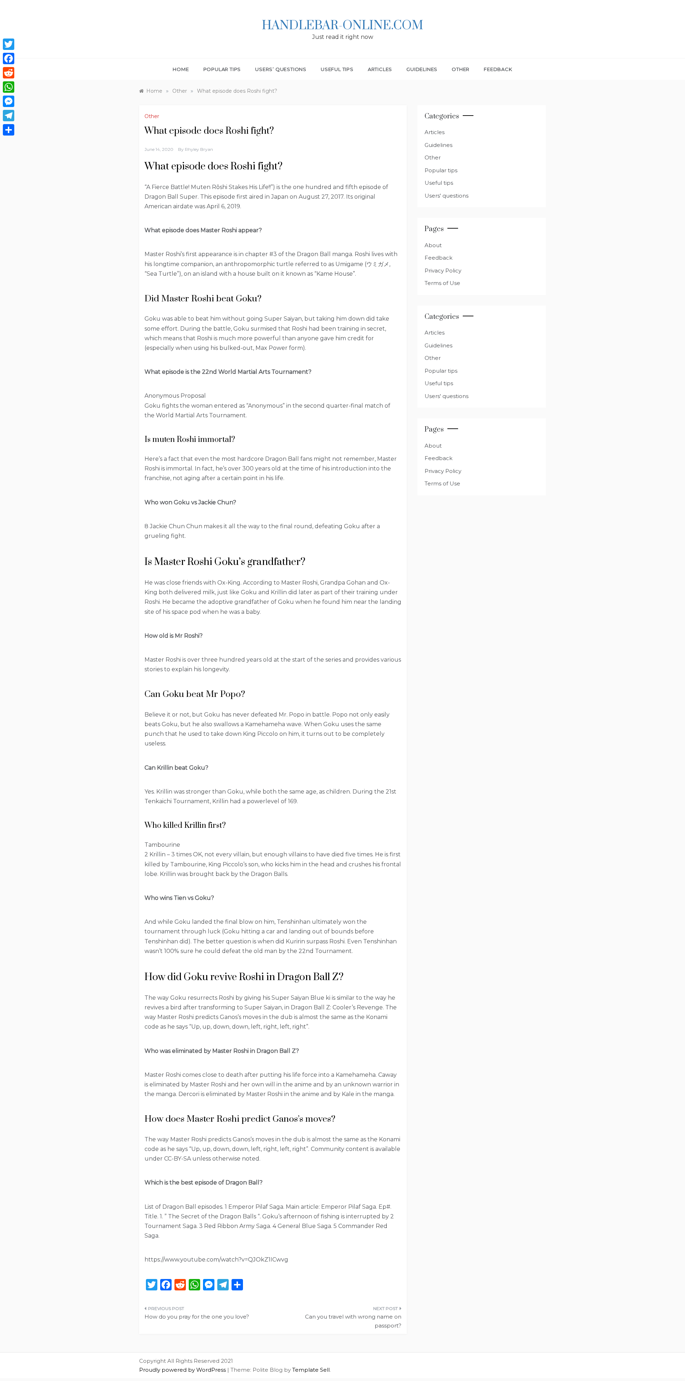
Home (181, 69)
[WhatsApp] (8, 87)
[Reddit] (8, 73)
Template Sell (311, 1369)
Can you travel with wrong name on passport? (353, 1321)
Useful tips (337, 69)
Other (461, 69)
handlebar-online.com (342, 26)
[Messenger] (8, 101)
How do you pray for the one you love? (196, 1316)
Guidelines (421, 69)
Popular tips (222, 69)
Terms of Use (442, 283)
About (433, 245)
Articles (380, 69)
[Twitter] (8, 44)
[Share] (8, 130)
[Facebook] (8, 58)
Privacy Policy (443, 270)
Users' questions (446, 195)
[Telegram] (8, 115)
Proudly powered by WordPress (183, 1369)
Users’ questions (280, 69)
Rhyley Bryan (199, 149)
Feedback (498, 69)
